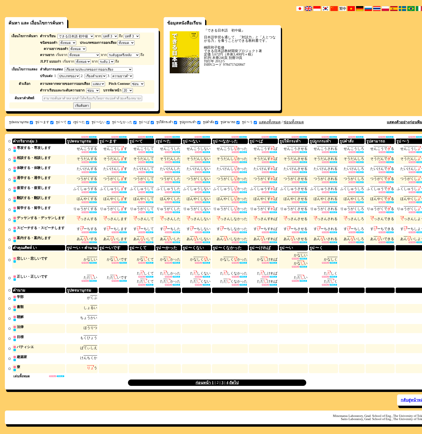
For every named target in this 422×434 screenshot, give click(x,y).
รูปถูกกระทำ (187, 122)
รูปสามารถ (228, 122)
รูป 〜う (247, 122)
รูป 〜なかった (122, 122)
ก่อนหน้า (203, 382)
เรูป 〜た (79, 122)
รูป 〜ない (99, 122)
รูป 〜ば (144, 122)
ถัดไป (234, 382)
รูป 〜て (61, 122)
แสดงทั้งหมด (270, 122)
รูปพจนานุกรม (19, 122)
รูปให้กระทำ (164, 122)
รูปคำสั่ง (208, 122)
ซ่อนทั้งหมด (294, 122)
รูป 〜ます (42, 122)
